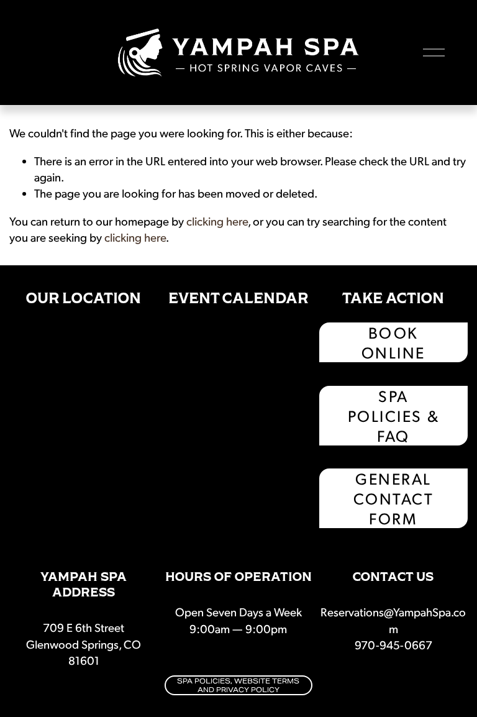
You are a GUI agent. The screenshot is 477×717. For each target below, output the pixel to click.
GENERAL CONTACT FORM (393, 498)
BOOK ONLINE (393, 342)
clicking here (217, 221)
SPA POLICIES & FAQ (393, 415)
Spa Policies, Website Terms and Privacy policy (238, 685)
